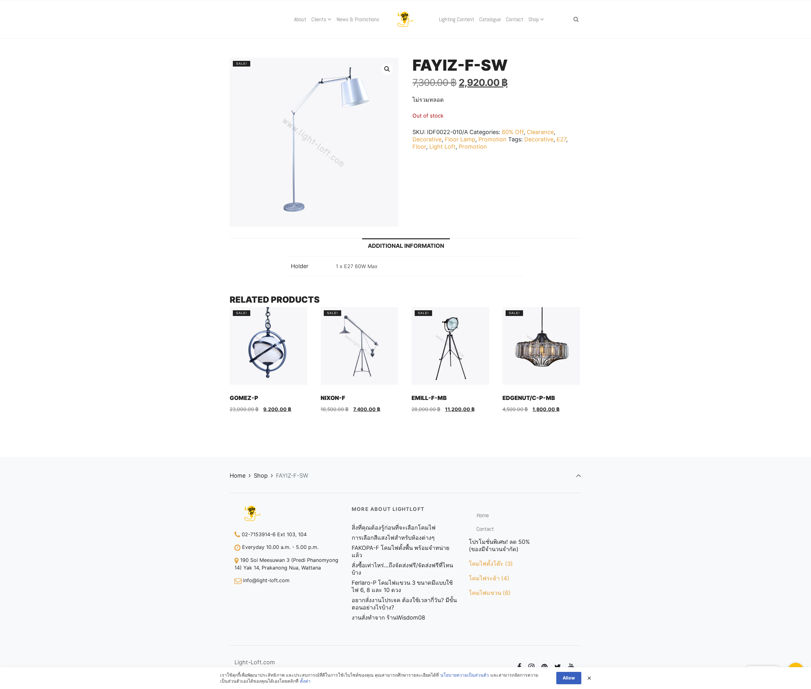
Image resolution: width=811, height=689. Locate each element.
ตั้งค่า (305, 681)
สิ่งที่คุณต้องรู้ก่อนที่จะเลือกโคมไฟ (394, 527)
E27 (561, 139)
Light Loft (442, 146)
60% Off (513, 132)
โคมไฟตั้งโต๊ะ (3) (491, 563)
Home (238, 475)
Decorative (427, 139)
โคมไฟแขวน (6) (490, 592)
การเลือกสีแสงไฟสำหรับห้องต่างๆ (393, 537)
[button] (387, 69)
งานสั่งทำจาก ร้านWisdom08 (388, 617)
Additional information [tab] (406, 245)
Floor (419, 146)
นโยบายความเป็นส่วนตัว (464, 675)
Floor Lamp (460, 139)
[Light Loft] (405, 19)
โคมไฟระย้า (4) (489, 578)
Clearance (540, 132)
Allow (569, 677)
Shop (261, 475)
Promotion (492, 139)
